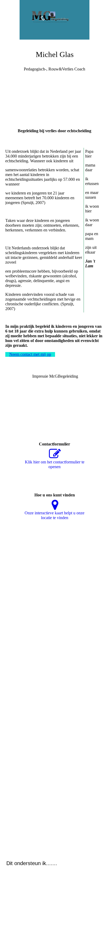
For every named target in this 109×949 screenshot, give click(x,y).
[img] (54, 20)
